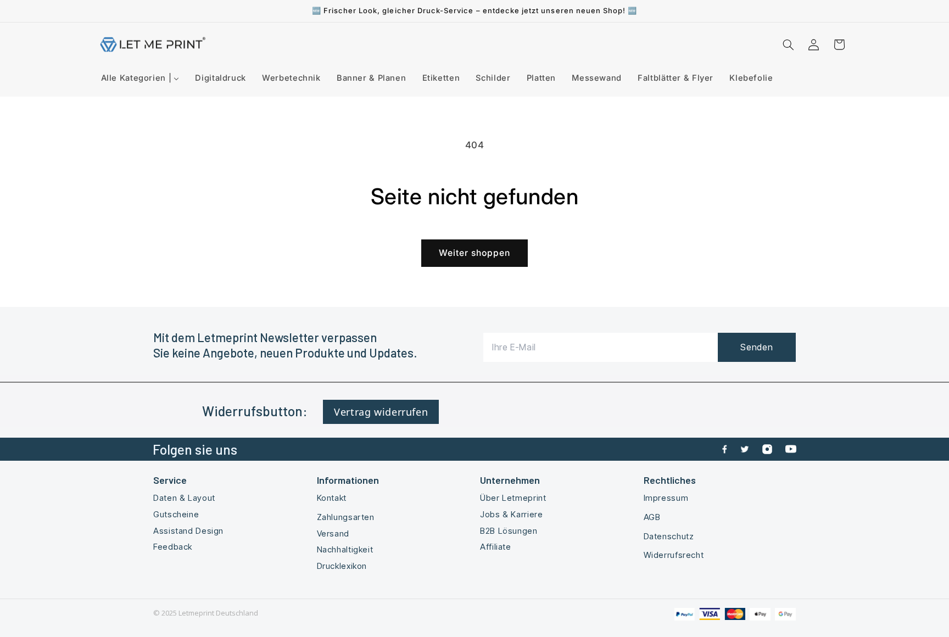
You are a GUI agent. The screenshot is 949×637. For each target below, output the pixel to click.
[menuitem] (140, 78)
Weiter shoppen (475, 253)
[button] (788, 44)
